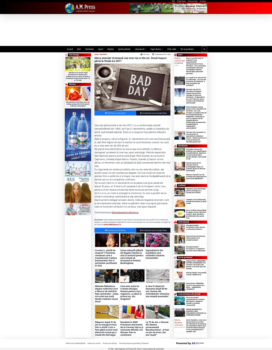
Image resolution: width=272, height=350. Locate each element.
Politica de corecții (94, 343)
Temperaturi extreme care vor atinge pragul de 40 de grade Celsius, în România (78, 104)
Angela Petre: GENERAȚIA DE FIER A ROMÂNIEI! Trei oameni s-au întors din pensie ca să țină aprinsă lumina (196, 264)
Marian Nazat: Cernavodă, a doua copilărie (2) (196, 273)
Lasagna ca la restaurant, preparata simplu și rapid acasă (196, 201)
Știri (79, 49)
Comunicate (193, 1)
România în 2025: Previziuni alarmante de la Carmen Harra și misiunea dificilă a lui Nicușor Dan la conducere (131, 328)
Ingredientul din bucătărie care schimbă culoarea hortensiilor (155, 254)
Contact (203, 1)
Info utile (171, 49)
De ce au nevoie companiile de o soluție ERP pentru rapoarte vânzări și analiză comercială (195, 301)
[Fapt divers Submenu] (163, 49)
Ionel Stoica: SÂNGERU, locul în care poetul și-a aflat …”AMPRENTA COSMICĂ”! (195, 286)
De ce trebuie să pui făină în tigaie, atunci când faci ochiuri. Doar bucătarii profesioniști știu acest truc (196, 214)
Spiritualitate (124, 49)
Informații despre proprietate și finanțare (134, 343)
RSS (173, 1)
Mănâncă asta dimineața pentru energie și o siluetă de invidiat (196, 190)
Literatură (139, 49)
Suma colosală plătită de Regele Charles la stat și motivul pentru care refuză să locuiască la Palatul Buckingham (131, 256)
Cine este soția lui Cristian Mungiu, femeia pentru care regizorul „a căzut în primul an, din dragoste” (131, 292)
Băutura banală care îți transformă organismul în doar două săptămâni (196, 176)
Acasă (70, 49)
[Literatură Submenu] (146, 49)
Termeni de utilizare (110, 343)
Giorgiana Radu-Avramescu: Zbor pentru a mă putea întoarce (195, 227)
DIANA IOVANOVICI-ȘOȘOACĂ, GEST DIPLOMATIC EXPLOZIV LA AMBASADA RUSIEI (196, 312)
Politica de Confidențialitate (75, 343)
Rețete (111, 49)
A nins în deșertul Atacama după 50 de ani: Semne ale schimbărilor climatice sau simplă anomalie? (157, 291)
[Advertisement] (136, 30)
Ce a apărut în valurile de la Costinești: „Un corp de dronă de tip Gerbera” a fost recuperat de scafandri (196, 81)
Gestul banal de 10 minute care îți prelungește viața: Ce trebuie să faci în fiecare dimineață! (195, 166)
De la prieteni (186, 49)
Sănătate (89, 49)
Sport (100, 49)
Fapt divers (155, 49)
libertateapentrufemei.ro (125, 212)
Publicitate (181, 1)
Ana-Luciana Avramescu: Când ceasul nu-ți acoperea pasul (195, 238)
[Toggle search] (204, 49)
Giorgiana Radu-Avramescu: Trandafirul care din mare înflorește (195, 249)
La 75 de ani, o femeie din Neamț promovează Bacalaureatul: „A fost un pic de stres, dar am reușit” (157, 328)
